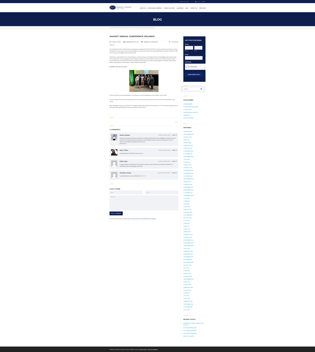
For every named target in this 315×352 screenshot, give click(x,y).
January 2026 (188, 131)
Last (195, 50)
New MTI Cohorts (188, 336)
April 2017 (187, 298)
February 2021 (188, 234)
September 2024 (189, 156)
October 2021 (188, 215)
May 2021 (186, 226)
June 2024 (187, 162)
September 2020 (189, 245)
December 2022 (188, 187)
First (186, 50)
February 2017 (188, 301)
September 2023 (189, 178)
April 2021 (187, 229)
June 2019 (187, 270)
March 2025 (187, 142)
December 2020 (188, 240)
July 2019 (186, 268)
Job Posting (188, 109)
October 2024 (188, 153)
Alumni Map (180, 8)
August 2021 (187, 217)
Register (203, 1)
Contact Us (193, 8)
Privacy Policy (143, 349)
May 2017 (186, 295)
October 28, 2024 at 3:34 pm (164, 150)
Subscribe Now (194, 74)
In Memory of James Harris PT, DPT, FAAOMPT (193, 324)
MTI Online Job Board (189, 327)
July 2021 (186, 220)
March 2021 (187, 231)
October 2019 (188, 259)
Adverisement (188, 104)
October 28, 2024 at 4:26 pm (164, 161)
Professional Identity (191, 112)
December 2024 (188, 151)
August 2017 (187, 290)
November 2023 (188, 173)
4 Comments (174, 41)
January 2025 (188, 148)
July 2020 (187, 248)
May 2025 (186, 140)
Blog (186, 8)
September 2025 (189, 134)
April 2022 (187, 206)
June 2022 (187, 201)
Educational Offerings (155, 8)
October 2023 (188, 176)
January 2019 (188, 276)
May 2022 (186, 204)
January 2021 (188, 237)
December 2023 (188, 170)
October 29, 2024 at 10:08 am (164, 172)
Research (187, 115)
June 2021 (187, 223)
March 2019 (187, 273)
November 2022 (188, 190)
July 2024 (187, 159)
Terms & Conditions (152, 349)
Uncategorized (189, 118)
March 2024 (187, 165)
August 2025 (188, 137)
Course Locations (169, 8)
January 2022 (188, 212)
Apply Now (202, 8)
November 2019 (188, 256)
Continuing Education (191, 106)
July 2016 (186, 309)
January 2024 (188, 167)
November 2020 (188, 243)
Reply (173, 135)
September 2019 (188, 262)
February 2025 (188, 145)
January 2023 (188, 184)
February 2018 (188, 287)
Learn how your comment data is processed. (143, 218)
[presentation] (197, 67)
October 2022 (188, 192)
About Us (143, 8)
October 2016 (188, 307)
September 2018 (189, 279)
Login (198, 1)
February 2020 (188, 251)
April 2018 (187, 281)
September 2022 (189, 195)
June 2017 (187, 293)
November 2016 (188, 304)
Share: (176, 122)
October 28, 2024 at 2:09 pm (164, 135)
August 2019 (187, 265)
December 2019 (188, 254)
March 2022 (187, 209)
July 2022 (187, 198)
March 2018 (187, 284)
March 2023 (187, 181)
